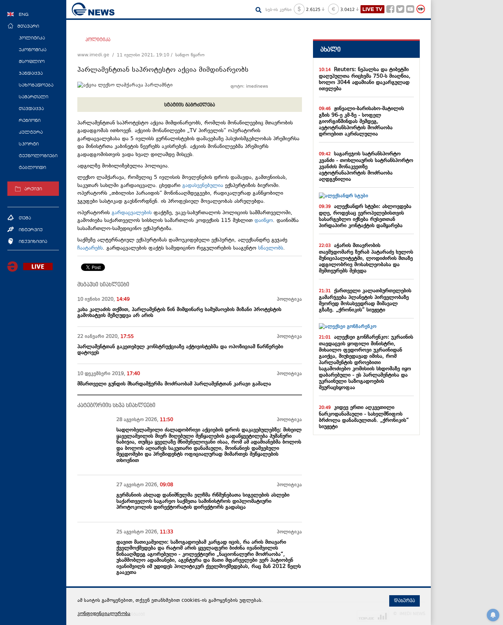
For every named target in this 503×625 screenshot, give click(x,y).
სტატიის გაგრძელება (189, 104)
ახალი (330, 49)
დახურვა (404, 600)
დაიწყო (263, 221)
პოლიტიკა (97, 39)
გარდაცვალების (132, 213)
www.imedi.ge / (97, 55)
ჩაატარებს (90, 248)
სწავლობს (270, 248)
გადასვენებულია (202, 186)
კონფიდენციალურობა (103, 614)
